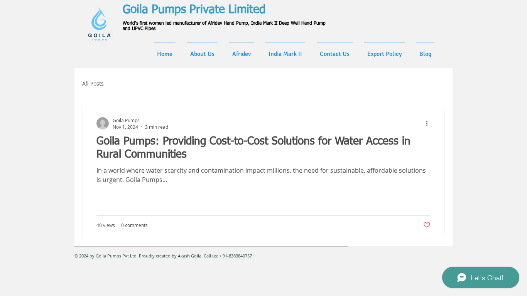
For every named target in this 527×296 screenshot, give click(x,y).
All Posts (93, 83)
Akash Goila (189, 256)
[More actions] (429, 123)
